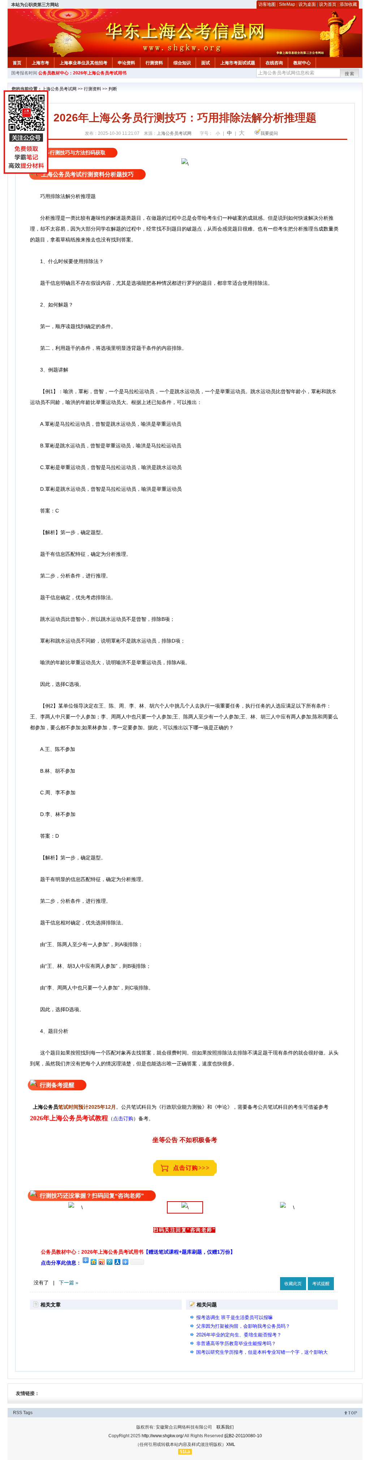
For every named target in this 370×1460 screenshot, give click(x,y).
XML (230, 1444)
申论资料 (126, 62)
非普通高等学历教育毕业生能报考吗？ (236, 1343)
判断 (112, 88)
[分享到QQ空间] (93, 1261)
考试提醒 (321, 1283)
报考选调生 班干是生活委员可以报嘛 (234, 1317)
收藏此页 (293, 1283)
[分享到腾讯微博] (109, 1261)
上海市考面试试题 (237, 62)
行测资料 (154, 62)
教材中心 (302, 62)
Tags (28, 1412)
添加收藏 (348, 4)
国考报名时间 (24, 73)
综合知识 (182, 62)
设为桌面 (307, 4)
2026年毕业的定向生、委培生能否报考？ (238, 1334)
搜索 (350, 73)
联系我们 (225, 1427)
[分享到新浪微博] (101, 1261)
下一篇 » (68, 1282)
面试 (205, 62)
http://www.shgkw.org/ (163, 1435)
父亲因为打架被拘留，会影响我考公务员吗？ (243, 1326)
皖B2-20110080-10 (243, 1435)
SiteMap (287, 4)
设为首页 (327, 4)
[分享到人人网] (117, 1261)
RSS (17, 1412)
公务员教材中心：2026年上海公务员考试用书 (82, 73)
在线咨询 (274, 62)
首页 (17, 62)
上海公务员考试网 (59, 88)
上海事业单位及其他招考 (83, 62)
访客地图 (267, 4)
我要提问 (269, 133)
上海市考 (40, 62)
